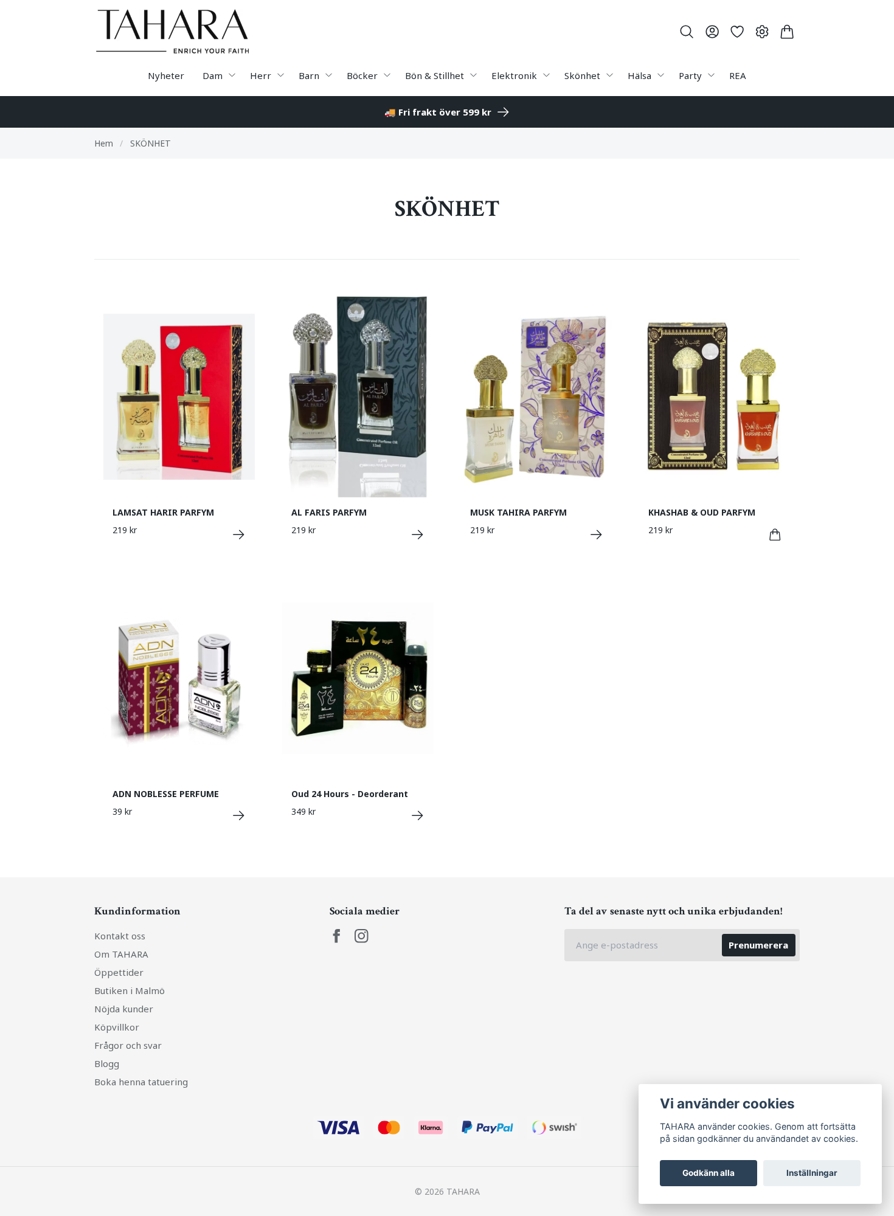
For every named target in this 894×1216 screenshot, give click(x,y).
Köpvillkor (116, 1027)
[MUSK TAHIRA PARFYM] (596, 535)
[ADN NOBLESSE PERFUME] (239, 816)
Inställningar (811, 1173)
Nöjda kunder (123, 1009)
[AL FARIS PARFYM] (417, 535)
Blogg (106, 1063)
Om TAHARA (121, 954)
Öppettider (119, 972)
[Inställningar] (762, 32)
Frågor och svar (128, 1045)
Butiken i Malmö (129, 990)
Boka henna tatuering (141, 1082)
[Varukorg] (787, 32)
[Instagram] (362, 936)
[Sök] (686, 32)
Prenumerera (758, 945)
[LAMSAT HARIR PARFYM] (239, 535)
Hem (103, 143)
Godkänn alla (708, 1173)
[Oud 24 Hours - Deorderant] (417, 816)
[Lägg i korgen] (775, 535)
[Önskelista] (736, 32)
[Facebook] (337, 936)
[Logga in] (711, 32)
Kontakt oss (119, 936)
